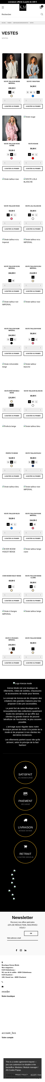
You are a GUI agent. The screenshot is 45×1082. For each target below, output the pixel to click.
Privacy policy (21, 1075)
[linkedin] (25, 950)
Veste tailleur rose (12, 206)
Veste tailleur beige (33, 638)
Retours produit (7, 1046)
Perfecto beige (12, 453)
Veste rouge (33, 144)
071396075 (9, 982)
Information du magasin (13, 962)
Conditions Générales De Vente (13, 1014)
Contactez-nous (7, 1028)
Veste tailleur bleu (33, 453)
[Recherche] (42, 14)
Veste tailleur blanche (33, 391)
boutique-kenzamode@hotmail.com (19, 987)
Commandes (6, 1051)
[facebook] (16, 950)
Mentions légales (8, 1010)
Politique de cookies (9, 1024)
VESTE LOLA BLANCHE (33, 206)
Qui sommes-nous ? (9, 1000)
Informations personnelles (11, 1041)
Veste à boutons (33, 81)
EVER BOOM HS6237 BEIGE (12, 576)
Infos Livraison (7, 1005)
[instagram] (21, 950)
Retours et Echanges (9, 1019)
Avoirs (4, 1056)
